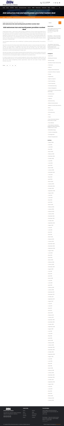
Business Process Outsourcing (54, 62)
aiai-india (22, 22)
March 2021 (50, 236)
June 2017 (50, 305)
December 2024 (51, 172)
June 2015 (50, 361)
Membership (38, 7)
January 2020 (51, 264)
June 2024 (50, 174)
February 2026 (51, 153)
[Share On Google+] (15, 65)
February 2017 (51, 315)
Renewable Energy (52, 129)
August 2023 (51, 193)
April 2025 (50, 165)
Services (24, 413)
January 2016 (51, 345)
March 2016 (50, 340)
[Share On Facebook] (10, 65)
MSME (33, 7)
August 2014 (50, 384)
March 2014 (50, 395)
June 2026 (50, 147)
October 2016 (51, 324)
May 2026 (50, 149)
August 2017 (50, 301)
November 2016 (51, 322)
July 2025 (50, 160)
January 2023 (51, 209)
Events (16, 7)
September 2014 (51, 381)
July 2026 (50, 144)
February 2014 (51, 398)
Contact (53, 7)
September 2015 (51, 354)
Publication (44, 7)
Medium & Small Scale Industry (54, 105)
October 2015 (51, 351)
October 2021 (51, 220)
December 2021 (51, 216)
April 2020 (50, 257)
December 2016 (51, 319)
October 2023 (51, 188)
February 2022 (51, 211)
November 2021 (51, 218)
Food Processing (51, 81)
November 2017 (51, 294)
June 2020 (50, 252)
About (7, 7)
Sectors (29, 7)
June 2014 (50, 388)
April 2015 (50, 365)
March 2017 (50, 312)
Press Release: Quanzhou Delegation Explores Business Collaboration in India (54, 126)
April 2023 (50, 202)
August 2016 (50, 328)
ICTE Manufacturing (52, 85)
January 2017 (51, 317)
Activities (12, 7)
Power (7, 22)
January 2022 (51, 213)
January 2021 (51, 241)
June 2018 (50, 282)
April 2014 (50, 393)
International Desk (22, 7)
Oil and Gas (50, 110)
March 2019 (50, 278)
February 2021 (51, 239)
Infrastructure (51, 93)
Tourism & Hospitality (52, 132)
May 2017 (50, 308)
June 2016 (50, 333)
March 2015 (50, 368)
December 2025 (51, 156)
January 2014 (51, 400)
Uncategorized (51, 134)
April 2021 (50, 234)
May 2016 (50, 335)
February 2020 (51, 262)
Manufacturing (51, 100)
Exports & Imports (52, 78)
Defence (50, 67)
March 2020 (50, 259)
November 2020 (51, 246)
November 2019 (51, 266)
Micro (49, 107)
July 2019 (50, 271)
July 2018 (50, 280)
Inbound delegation (52, 88)
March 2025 (50, 167)
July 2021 (50, 227)
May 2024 (50, 176)
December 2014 (51, 375)
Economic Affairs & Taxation (54, 71)
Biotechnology (51, 60)
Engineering (50, 76)
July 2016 (50, 331)
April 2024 (50, 179)
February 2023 (51, 206)
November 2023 (51, 186)
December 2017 (51, 292)
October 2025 (51, 158)
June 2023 (50, 197)
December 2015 (51, 347)
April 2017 (50, 310)
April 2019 (50, 275)
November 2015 (51, 349)
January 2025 (51, 170)
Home (4, 7)
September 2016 (51, 326)
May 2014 (50, 391)
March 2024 (50, 181)
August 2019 (50, 269)
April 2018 (50, 285)
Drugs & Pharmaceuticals (53, 69)
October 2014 (51, 379)
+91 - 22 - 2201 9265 (46, 2)
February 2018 (51, 287)
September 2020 (51, 248)
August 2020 (51, 250)
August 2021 (50, 225)
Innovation (50, 96)
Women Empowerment (53, 136)
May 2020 (50, 255)
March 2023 (50, 204)
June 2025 (50, 163)
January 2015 (51, 372)
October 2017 (51, 296)
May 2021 (50, 232)
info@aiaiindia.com (45, 3)
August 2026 (51, 142)
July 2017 (50, 303)
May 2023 (50, 199)
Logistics (50, 98)
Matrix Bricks (58, 424)
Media (49, 7)
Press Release (10, 22)
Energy (4, 22)
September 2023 (51, 190)
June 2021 (50, 229)
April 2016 (50, 338)
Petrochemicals (51, 112)
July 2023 (50, 195)
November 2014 (51, 377)
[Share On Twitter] (7, 65)
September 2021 (51, 223)
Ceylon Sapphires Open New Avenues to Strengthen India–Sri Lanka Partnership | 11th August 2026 (54, 30)
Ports (49, 114)
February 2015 (51, 370)
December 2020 (51, 243)
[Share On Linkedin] (12, 65)
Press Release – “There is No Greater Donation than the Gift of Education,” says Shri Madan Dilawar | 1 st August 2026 (54, 37)
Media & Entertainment (53, 103)
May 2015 (50, 363)
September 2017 (51, 299)
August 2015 (50, 356)
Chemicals (50, 65)
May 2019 (50, 273)
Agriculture (50, 55)
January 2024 (51, 183)
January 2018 (51, 289)
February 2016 (51, 342)
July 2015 (50, 358)
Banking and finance (52, 58)
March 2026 (50, 151)
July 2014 (50, 386)
